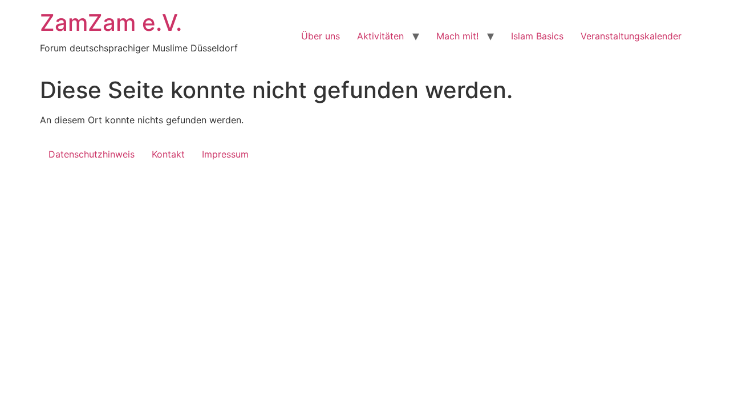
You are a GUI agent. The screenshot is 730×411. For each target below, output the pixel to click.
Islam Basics (537, 36)
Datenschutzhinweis (91, 154)
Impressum (225, 154)
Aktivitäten (380, 36)
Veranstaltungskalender (631, 36)
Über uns (320, 36)
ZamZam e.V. (111, 23)
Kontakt (168, 154)
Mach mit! (457, 36)
